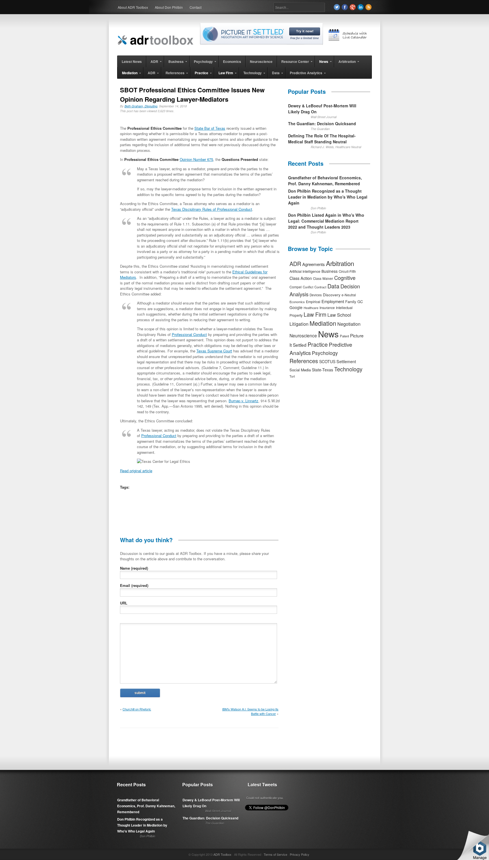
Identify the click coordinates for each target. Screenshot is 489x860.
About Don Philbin (169, 7)
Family (350, 301)
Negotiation (349, 324)
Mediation (323, 323)
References (303, 361)
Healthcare (311, 307)
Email (134, 585)
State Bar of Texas (209, 128)
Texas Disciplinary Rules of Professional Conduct (211, 209)
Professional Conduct (189, 334)
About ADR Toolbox (133, 7)
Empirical (313, 301)
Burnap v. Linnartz (243, 400)
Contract (320, 287)
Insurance (327, 307)
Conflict (308, 287)
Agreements (313, 264)
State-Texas (322, 369)
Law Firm (315, 314)
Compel (295, 286)
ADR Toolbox (222, 854)
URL (123, 603)
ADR (295, 263)
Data (333, 286)
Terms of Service (275, 854)
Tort (292, 376)
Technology (348, 369)
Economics (297, 301)
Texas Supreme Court (214, 351)
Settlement (346, 361)
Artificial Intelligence (304, 271)
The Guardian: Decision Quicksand (322, 123)
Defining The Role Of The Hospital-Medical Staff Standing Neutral (322, 138)
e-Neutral (349, 294)
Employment (332, 301)
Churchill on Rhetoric (137, 709)
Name (134, 568)
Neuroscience (303, 335)
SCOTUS (327, 361)
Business (329, 271)
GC (360, 301)
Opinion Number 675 (196, 159)
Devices (316, 295)
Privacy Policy (299, 854)
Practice (318, 344)
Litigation (298, 323)
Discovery (331, 294)
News (328, 334)
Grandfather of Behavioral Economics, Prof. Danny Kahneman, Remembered (325, 180)
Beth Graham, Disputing (141, 106)
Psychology (325, 352)
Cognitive (344, 277)
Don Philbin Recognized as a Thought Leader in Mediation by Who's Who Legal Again (327, 197)
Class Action (300, 278)
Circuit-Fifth (347, 271)
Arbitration (340, 263)
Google (296, 307)
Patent (344, 336)
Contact (195, 7)
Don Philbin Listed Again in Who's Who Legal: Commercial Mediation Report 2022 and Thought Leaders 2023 (326, 221)
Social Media (300, 369)
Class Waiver (323, 278)
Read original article (136, 470)
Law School (339, 315)
